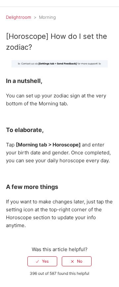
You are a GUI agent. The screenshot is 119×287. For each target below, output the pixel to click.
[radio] (42, 261)
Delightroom (18, 17)
